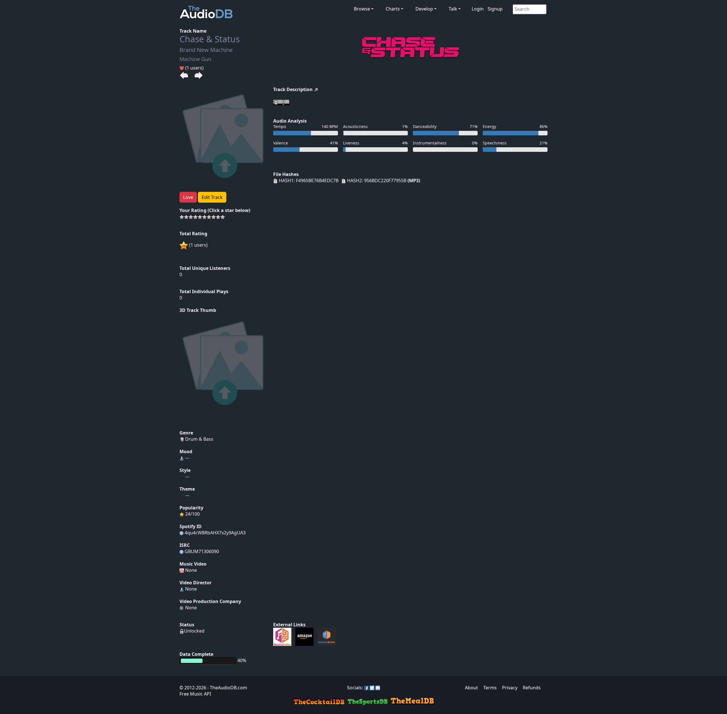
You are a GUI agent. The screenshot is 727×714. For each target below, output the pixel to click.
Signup (495, 9)
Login (478, 9)
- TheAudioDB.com (226, 687)
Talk (453, 9)
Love (188, 197)
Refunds (532, 687)
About (471, 687)
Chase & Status (209, 39)
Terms (490, 687)
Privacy (509, 687)
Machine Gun (195, 59)
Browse (362, 9)
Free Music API (195, 694)
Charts (393, 9)
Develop (424, 9)
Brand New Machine (206, 50)
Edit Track (212, 197)
